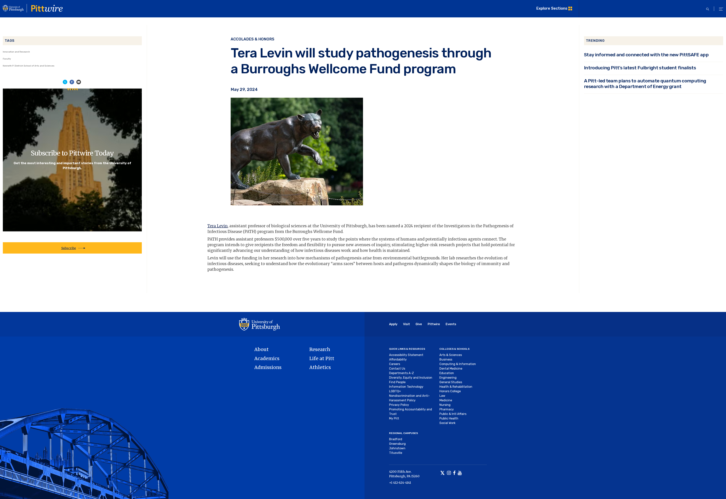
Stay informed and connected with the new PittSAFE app (646, 54)
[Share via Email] (78, 82)
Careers (394, 364)
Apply (393, 324)
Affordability (398, 359)
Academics (266, 358)
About (261, 349)
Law (442, 396)
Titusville (395, 453)
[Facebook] (454, 473)
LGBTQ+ (395, 391)
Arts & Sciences (450, 355)
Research (319, 349)
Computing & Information (457, 364)
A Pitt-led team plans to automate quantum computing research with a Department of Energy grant (645, 83)
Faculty (7, 58)
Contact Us (397, 368)
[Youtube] (460, 473)
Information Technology (406, 386)
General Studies (450, 382)
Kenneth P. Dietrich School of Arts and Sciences (28, 65)
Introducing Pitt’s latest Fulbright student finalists (640, 67)
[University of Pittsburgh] (259, 324)
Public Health (448, 418)
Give (419, 324)
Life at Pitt (321, 358)
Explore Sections (551, 8)
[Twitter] (442, 473)
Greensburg (397, 444)
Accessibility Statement (406, 355)
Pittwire (434, 324)
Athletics (320, 367)
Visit (406, 324)
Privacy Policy (399, 405)
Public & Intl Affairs (452, 414)
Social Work (447, 423)
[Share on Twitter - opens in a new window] (65, 82)
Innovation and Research (16, 51)
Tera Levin (217, 226)
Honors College (450, 391)
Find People (397, 382)
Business (445, 359)
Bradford (395, 439)
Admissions (268, 367)
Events (451, 324)
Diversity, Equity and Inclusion (410, 377)
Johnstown (397, 448)
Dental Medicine (450, 368)
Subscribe (68, 248)
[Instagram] (449, 473)
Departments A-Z (401, 373)
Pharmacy (446, 409)
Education (446, 373)
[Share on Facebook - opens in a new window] (72, 82)
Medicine (445, 400)
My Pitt (394, 418)
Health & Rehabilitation (455, 386)
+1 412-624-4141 (400, 482)
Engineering (448, 377)
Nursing (445, 405)
